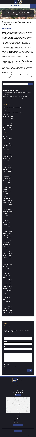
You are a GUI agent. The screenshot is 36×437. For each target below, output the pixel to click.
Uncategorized (7, 129)
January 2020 (7, 229)
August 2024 (6, 147)
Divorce (5, 114)
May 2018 (6, 273)
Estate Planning (7, 118)
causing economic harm (18, 48)
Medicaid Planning (8, 123)
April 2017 (6, 301)
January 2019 (7, 255)
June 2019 (6, 244)
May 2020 (6, 220)
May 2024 (6, 149)
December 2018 (7, 257)
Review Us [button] (18, 431)
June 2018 (6, 271)
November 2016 (7, 312)
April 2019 (6, 248)
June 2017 (6, 297)
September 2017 (7, 290)
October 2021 (7, 189)
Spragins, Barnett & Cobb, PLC (13, 27)
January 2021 (7, 202)
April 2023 (6, 163)
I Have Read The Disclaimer (12, 366)
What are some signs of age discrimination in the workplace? (17, 96)
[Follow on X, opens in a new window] (18, 395)
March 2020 (6, 224)
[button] (33, 6)
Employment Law (8, 116)
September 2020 (7, 211)
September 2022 (7, 174)
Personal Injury (7, 125)
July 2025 (6, 141)
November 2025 (7, 138)
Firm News (6, 121)
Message (6, 351)
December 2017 (7, 284)
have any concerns (24, 76)
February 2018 (7, 279)
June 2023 (6, 158)
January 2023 (7, 167)
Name (5, 336)
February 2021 (7, 200)
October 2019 (7, 235)
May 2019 (6, 246)
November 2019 (7, 233)
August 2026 (6, 136)
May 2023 (6, 160)
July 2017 (6, 295)
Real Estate (6, 127)
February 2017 (7, 306)
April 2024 (6, 152)
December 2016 (7, 310)
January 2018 (7, 282)
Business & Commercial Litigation (11, 112)
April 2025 (6, 143)
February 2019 (7, 253)
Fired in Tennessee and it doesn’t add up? (13, 90)
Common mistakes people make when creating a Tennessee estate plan (17, 93)
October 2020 (7, 209)
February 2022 (7, 182)
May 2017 (6, 299)
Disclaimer (6, 364)
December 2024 (7, 145)
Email (5, 341)
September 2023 (7, 156)
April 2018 (6, 275)
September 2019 (7, 237)
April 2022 (6, 180)
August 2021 (6, 191)
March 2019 (6, 251)
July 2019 (6, 242)
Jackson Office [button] (18, 424)
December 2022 (7, 169)
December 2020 (7, 204)
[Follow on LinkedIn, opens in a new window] (20, 395)
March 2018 (6, 277)
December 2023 (7, 154)
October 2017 (7, 288)
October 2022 (7, 171)
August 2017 (6, 293)
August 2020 (6, 213)
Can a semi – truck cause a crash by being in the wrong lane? (17, 101)
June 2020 (6, 218)
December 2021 (7, 187)
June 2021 (6, 193)
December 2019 (7, 231)
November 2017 (7, 286)
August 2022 (6, 176)
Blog (5, 110)
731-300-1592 (15, 6)
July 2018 (6, 268)
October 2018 (7, 262)
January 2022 (7, 185)
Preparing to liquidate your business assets (13, 98)
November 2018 (7, 260)
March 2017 (6, 304)
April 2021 (6, 198)
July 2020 (6, 215)
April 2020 (6, 222)
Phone (5, 346)
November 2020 (7, 207)
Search (30, 83)
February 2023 (7, 165)
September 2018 (7, 264)
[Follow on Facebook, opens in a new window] (16, 395)
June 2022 (6, 178)
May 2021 (6, 196)
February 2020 (7, 226)
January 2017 (7, 308)
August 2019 (6, 240)
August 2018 (6, 266)
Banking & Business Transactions (11, 107)
